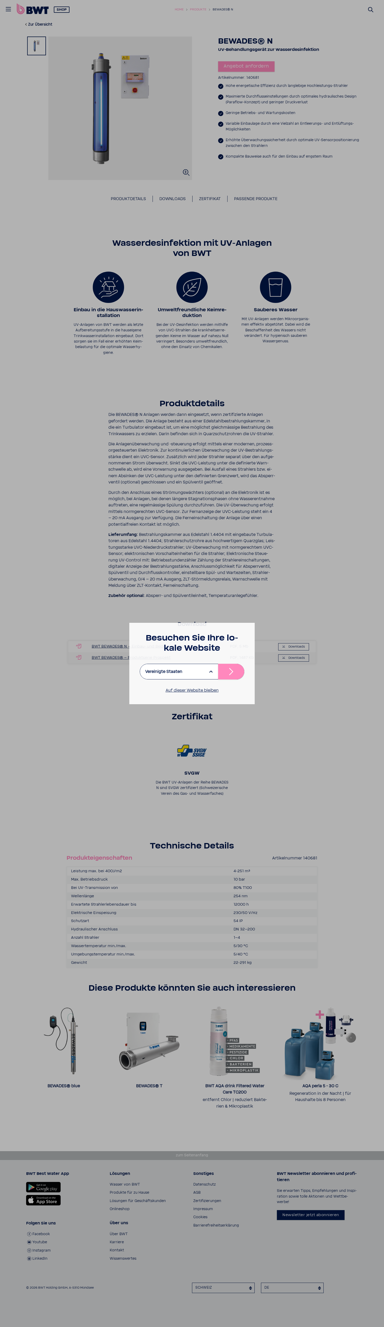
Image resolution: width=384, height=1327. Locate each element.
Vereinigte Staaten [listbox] (163, 671)
